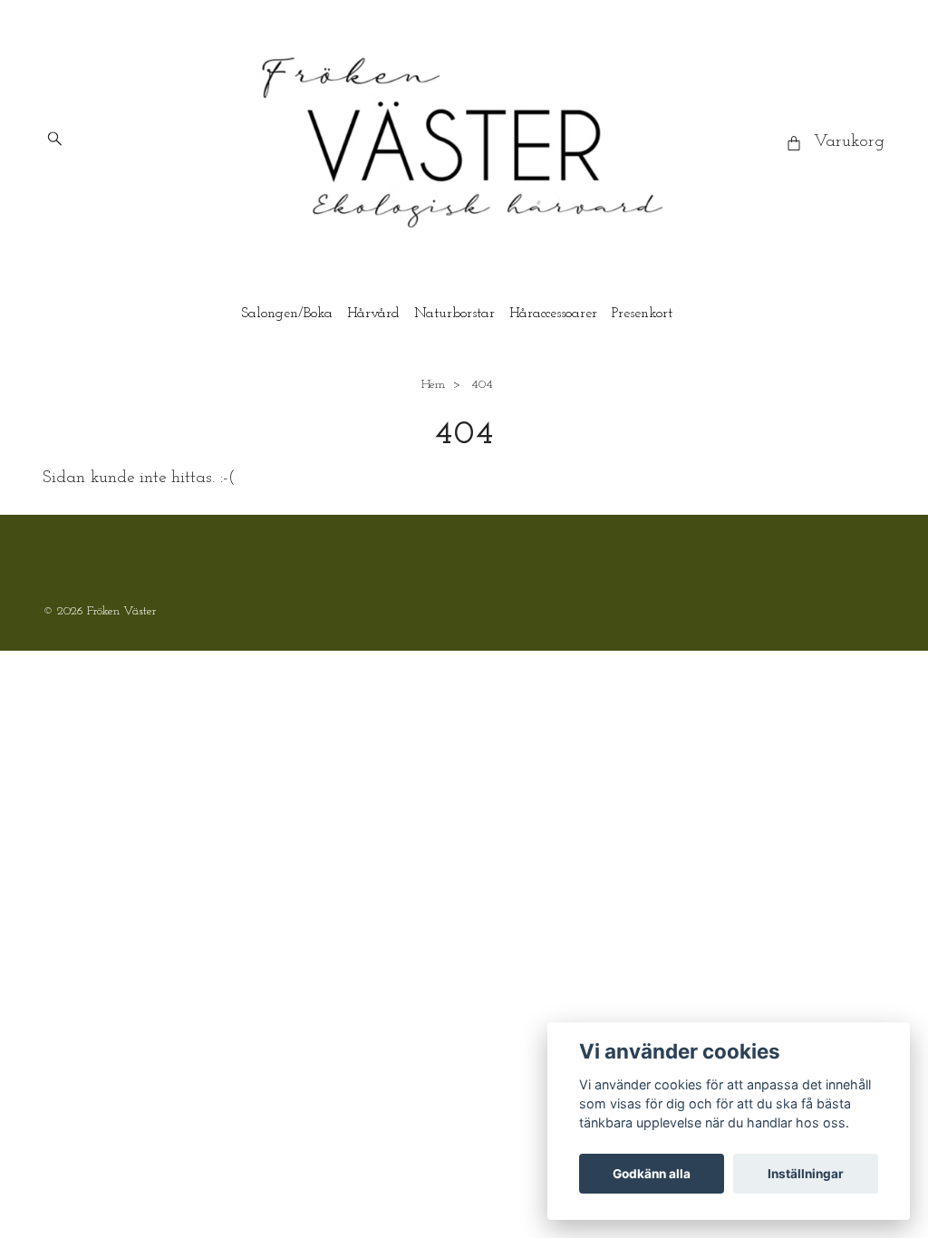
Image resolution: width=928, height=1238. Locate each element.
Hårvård (373, 313)
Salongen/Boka (287, 313)
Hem (433, 385)
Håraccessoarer (553, 313)
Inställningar (806, 1173)
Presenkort (642, 313)
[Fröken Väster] (464, 142)
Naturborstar (454, 313)
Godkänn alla (652, 1173)
